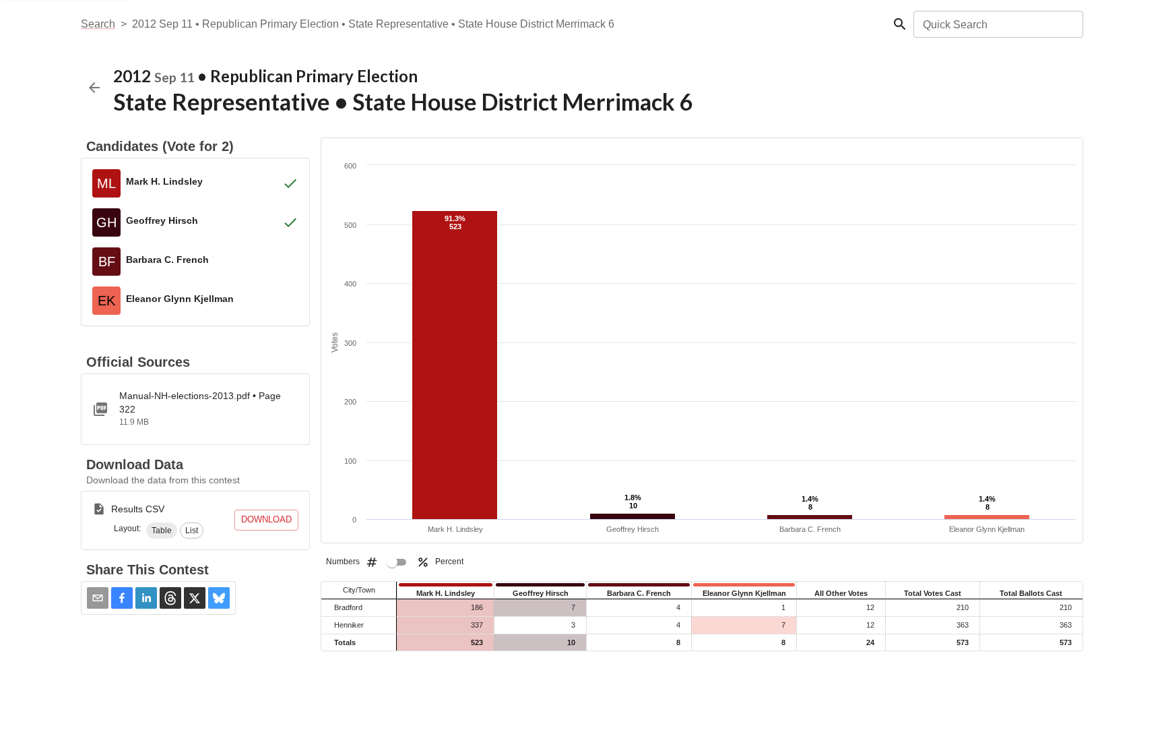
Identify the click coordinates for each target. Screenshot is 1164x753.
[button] (161, 530)
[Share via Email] (97, 598)
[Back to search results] (94, 87)
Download (266, 519)
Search (98, 24)
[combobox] (997, 24)
